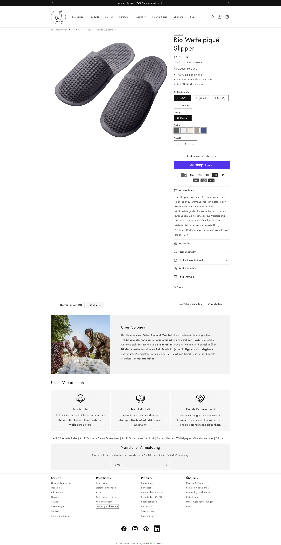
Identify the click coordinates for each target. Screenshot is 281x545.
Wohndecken (148, 511)
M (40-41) (201, 98)
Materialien (192, 497)
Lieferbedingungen (106, 487)
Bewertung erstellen (190, 304)
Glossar (55, 497)
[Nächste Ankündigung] (228, 3)
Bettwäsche (147, 487)
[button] (79, 16)
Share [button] (180, 287)
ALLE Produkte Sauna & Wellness (99, 438)
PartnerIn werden (60, 515)
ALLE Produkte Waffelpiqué (138, 438)
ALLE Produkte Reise (65, 438)
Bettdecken (146, 506)
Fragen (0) (95, 305)
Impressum (101, 483)
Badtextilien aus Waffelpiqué (174, 438)
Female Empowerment (197, 487)
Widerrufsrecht (104, 501)
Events (189, 506)
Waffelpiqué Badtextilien (107, 29)
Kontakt (55, 511)
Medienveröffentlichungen (199, 501)
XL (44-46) (183, 105)
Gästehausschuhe (203, 438)
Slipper (90, 29)
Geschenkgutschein (61, 483)
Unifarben (182, 118)
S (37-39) (182, 98)
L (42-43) (220, 98)
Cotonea (178, 34)
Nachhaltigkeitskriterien (198, 492)
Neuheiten (56, 487)
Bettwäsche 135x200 (152, 492)
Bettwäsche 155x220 (152, 497)
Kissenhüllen (147, 515)
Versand (198, 61)
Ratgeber (55, 501)
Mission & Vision (195, 483)
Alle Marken (57, 492)
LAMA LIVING (130, 543)
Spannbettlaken (149, 501)
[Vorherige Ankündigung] (52, 3)
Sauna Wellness (76, 29)
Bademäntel (147, 483)
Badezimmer (61, 29)
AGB (98, 492)
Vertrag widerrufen (107, 506)
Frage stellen (214, 304)
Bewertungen (58, 506)
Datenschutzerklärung (107, 497)
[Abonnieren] (166, 465)
